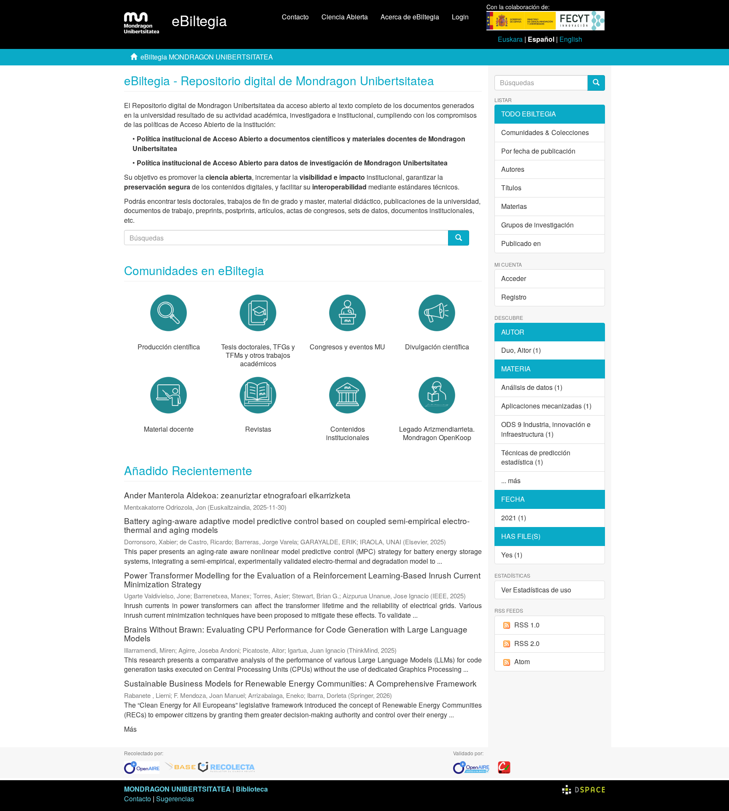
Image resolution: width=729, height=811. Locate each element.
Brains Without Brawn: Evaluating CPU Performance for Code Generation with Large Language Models (295, 633)
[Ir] (596, 83)
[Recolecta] (226, 766)
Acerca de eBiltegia (410, 17)
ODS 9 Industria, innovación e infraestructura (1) (546, 429)
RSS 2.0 (527, 643)
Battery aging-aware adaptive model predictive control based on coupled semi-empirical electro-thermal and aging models (297, 525)
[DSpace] (583, 789)
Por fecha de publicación (538, 151)
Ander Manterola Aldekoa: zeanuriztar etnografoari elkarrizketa (237, 494)
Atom (522, 661)
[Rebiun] (504, 766)
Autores (512, 169)
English (570, 39)
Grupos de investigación (537, 225)
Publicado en (521, 243)
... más (511, 480)
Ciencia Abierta (344, 17)
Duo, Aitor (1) (521, 350)
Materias (514, 206)
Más (130, 729)
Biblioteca (252, 789)
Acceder (513, 278)
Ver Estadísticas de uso (536, 590)
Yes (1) (511, 555)
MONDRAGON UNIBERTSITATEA (177, 789)
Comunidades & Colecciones (545, 132)
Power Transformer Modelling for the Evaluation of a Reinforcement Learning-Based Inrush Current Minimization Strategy (302, 579)
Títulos (511, 187)
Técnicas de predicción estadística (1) (535, 457)
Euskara (510, 39)
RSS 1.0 (527, 625)
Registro (513, 297)
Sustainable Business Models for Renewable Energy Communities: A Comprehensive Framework (300, 683)
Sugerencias (175, 798)
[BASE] (180, 766)
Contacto (295, 17)
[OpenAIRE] (144, 766)
